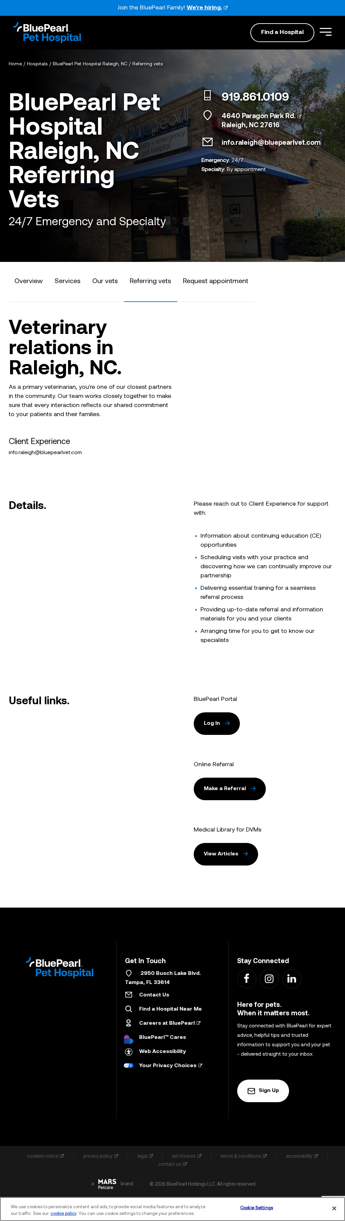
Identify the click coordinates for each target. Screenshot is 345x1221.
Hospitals (37, 64)
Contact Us (154, 995)
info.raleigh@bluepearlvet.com (271, 143)
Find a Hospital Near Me (170, 1009)
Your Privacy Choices (167, 1066)
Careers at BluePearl (167, 1023)
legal (142, 1156)
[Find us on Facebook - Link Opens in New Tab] (246, 978)
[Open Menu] (326, 32)
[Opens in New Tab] (107, 1184)
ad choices (184, 1156)
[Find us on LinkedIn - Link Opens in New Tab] (291, 978)
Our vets (105, 281)
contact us (169, 1164)
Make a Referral (225, 788)
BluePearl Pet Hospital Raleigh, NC (90, 64)
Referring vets (147, 64)
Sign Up (269, 1090)
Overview (28, 281)
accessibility (299, 1156)
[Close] (334, 1208)
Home (15, 64)
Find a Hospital (282, 32)
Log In (212, 723)
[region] (172, 1209)
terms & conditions (241, 1156)
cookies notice (42, 1156)
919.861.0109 (255, 98)
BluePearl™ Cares (162, 1037)
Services (68, 281)
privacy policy (98, 1156)
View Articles (221, 854)
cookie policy (63, 1214)
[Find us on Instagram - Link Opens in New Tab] (269, 978)
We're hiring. (204, 8)
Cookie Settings (256, 1208)
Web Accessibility (162, 1051)
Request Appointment (215, 281)
